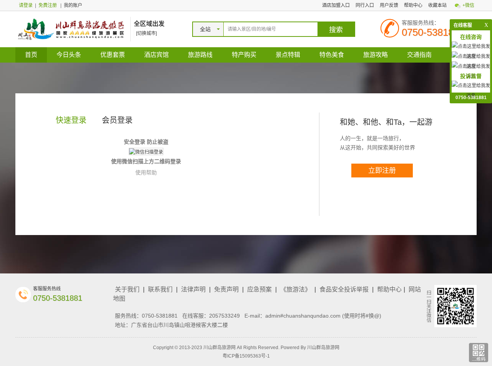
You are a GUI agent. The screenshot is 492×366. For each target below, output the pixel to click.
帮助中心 (413, 5)
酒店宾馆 (156, 54)
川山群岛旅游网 (323, 347)
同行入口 (365, 5)
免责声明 (226, 289)
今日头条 (69, 54)
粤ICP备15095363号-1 (246, 356)
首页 (31, 54)
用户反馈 (389, 5)
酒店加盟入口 (336, 5)
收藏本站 (437, 5)
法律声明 (193, 289)
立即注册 (382, 170)
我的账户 (73, 5)
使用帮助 (146, 172)
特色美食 (331, 54)
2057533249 (224, 316)
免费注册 (47, 5)
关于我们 (127, 289)
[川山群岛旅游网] (70, 28)
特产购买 (244, 54)
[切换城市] (146, 33)
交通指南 (419, 54)
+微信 (468, 5)
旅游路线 (200, 54)
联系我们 (160, 289)
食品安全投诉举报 (344, 289)
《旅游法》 (295, 289)
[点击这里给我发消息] (471, 90)
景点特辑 (288, 54)
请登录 (26, 5)
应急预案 (259, 289)
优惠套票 (112, 54)
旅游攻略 (375, 54)
